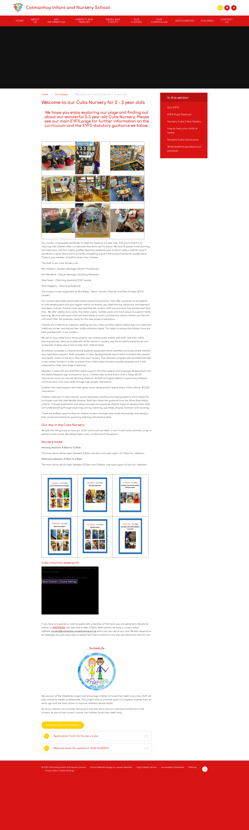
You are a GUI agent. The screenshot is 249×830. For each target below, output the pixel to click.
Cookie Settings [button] (66, 771)
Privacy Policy (51, 771)
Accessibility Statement (172, 767)
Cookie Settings (68, 582)
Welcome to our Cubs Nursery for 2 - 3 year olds (101, 94)
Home (45, 94)
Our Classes (61, 94)
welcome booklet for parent (62, 725)
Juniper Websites (124, 767)
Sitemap (193, 767)
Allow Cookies (50, 582)
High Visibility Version (147, 767)
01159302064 (59, 628)
